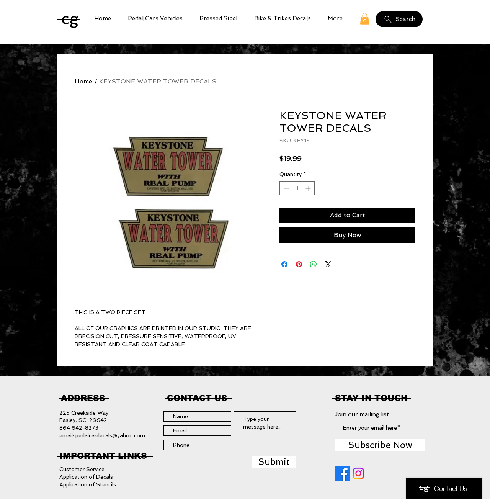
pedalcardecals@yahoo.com (110, 435)
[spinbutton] (297, 188)
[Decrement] (285, 188)
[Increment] (309, 188)
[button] (155, 18)
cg (70, 18)
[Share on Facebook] (284, 264)
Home (83, 81)
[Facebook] (342, 473)
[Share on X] (328, 264)
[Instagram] (358, 473)
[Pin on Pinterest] (299, 264)
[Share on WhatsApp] (313, 264)
